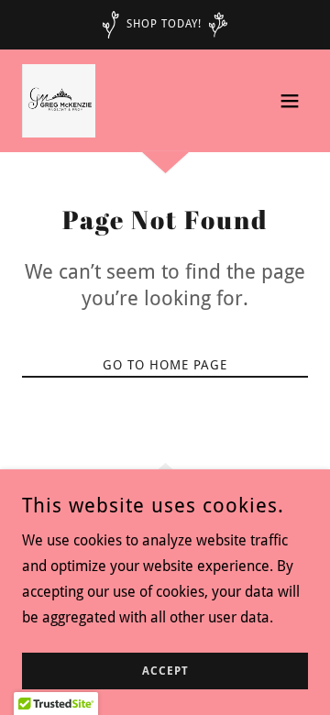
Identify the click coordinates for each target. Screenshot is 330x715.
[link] (58, 101)
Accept (165, 671)
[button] (289, 100)
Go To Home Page (165, 365)
